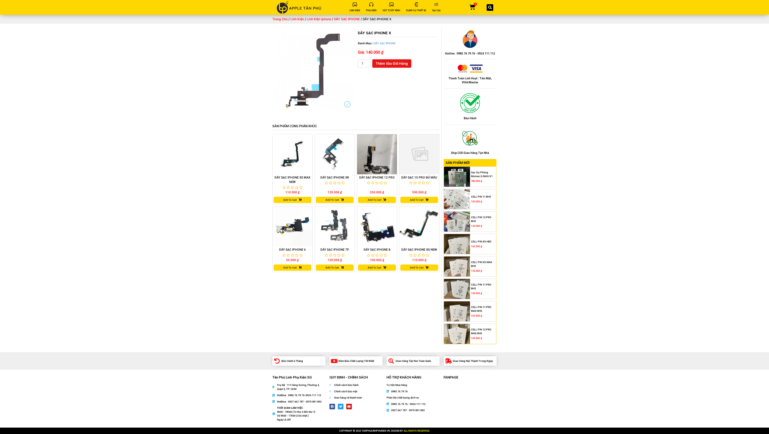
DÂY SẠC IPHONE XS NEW (419, 249)
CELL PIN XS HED (481, 241)
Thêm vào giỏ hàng (392, 64)
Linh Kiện (297, 19)
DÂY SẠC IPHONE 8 (377, 249)
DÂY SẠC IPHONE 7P (334, 249)
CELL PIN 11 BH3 (481, 196)
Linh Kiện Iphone (319, 19)
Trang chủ (280, 19)
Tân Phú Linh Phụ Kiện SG (292, 377)
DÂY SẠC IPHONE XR (334, 177)
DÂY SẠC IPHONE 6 (292, 249)
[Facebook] (332, 406)
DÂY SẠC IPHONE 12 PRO (377, 177)
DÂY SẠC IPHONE (347, 19)
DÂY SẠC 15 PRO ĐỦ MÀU (419, 177)
